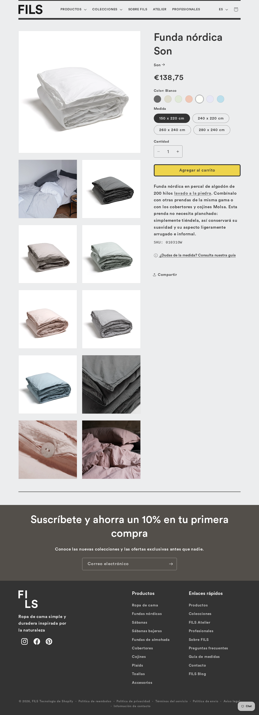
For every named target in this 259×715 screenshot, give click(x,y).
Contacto (197, 665)
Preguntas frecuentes (208, 648)
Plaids (137, 665)
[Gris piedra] (168, 98)
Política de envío (205, 701)
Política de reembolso (95, 701)
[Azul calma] (220, 98)
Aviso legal (232, 701)
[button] (73, 9)
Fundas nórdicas (147, 614)
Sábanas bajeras (147, 631)
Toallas (138, 674)
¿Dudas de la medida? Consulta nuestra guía (197, 255)
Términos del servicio (171, 701)
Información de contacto (132, 706)
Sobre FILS (199, 639)
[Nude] (189, 98)
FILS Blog (197, 674)
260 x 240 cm (172, 130)
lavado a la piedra (192, 193)
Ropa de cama (145, 605)
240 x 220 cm (211, 118)
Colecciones (200, 614)
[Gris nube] (210, 98)
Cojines (139, 656)
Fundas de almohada (151, 639)
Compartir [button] (167, 274)
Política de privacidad (133, 701)
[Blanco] (199, 98)
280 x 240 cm (212, 130)
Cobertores (142, 648)
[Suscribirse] (171, 564)
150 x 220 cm (172, 118)
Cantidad (161, 141)
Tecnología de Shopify (56, 701)
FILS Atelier (199, 622)
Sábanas (139, 622)
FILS (35, 701)
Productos (198, 605)
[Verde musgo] (178, 98)
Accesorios (142, 682)
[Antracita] (157, 98)
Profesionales (201, 631)
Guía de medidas (204, 656)
